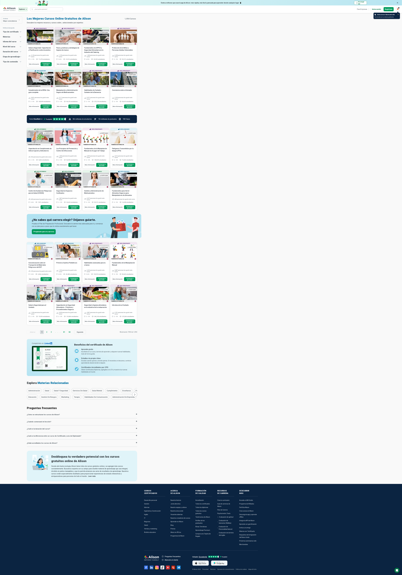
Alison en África (176, 532)
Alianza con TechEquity (247, 531)
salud (47, 391)
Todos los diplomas (201, 507)
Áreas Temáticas (201, 526)
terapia (77, 397)
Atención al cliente (171, 560)
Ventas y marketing (150, 529)
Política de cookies (241, 569)
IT (144, 518)
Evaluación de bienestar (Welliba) (225, 522)
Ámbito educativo (150, 532)
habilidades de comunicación (96, 397)
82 (70, 332)
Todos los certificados (202, 504)
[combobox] (11, 20)
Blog (172, 525)
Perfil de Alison (244, 507)
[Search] (32, 9)
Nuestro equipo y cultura (179, 507)
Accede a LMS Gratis (246, 500)
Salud (146, 525)
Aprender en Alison (177, 521)
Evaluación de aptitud (226, 517)
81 (64, 332)
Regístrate (388, 9)
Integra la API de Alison (246, 520)
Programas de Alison (177, 536)
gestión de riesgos (49, 397)
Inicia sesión (376, 9)
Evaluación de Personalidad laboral (225, 528)
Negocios (147, 521)
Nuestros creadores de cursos (180, 518)
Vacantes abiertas (177, 514)
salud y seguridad (61, 391)
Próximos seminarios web (247, 541)
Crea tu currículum (223, 500)
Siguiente (80, 332)
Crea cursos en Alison (246, 511)
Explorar (22, 9)
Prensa (173, 529)
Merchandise (243, 544)
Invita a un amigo (245, 528)
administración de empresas (123, 397)
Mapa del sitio (252, 569)
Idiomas (146, 507)
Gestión (146, 504)
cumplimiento (112, 391)
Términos (213, 569)
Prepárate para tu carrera (44, 232)
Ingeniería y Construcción (152, 511)
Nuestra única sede (177, 511)
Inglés (146, 514)
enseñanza (126, 391)
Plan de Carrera (222, 510)
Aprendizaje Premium (202, 530)
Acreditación (199, 500)
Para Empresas (362, 9)
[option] (34, 390)
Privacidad (205, 569)
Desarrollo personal (150, 500)
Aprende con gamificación (248, 524)
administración (34, 391)
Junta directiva (175, 504)
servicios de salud (80, 391)
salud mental (97, 391)
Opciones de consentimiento (225, 569)
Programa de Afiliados (246, 504)
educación (32, 397)
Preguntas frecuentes (173, 557)
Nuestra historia (176, 500)
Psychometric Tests (223, 513)
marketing (65, 397)
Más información (34, 64)
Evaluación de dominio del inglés (226, 534)
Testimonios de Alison (202, 517)
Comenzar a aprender (46, 64)
